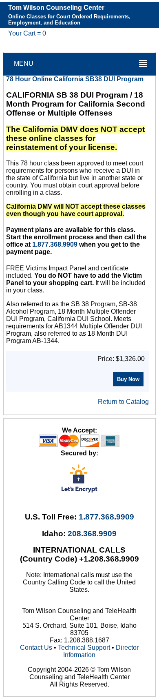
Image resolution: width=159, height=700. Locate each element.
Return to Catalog (123, 401)
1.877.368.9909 (54, 244)
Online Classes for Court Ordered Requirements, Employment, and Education (69, 19)
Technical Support (84, 647)
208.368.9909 (92, 533)
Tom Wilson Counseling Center (56, 7)
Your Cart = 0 (27, 33)
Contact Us (36, 647)
